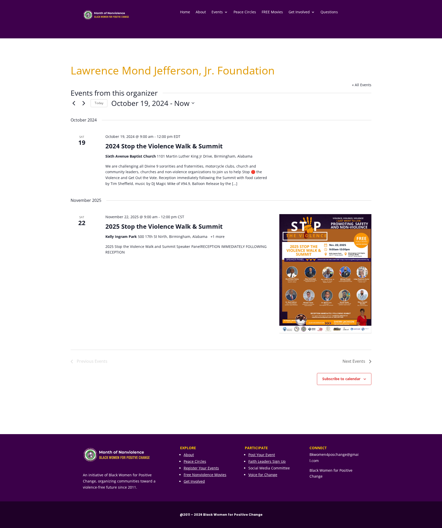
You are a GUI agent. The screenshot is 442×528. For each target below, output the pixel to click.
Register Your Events (201, 468)
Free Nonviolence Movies (205, 474)
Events (217, 12)
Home (185, 12)
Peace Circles (245, 12)
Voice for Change (262, 474)
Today (99, 103)
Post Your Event (261, 454)
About (201, 12)
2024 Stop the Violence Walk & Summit (164, 146)
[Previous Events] (74, 103)
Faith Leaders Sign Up (267, 461)
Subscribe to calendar (341, 378)
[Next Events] (84, 103)
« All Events (361, 84)
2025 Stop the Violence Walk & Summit (164, 226)
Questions (329, 12)
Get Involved (299, 12)
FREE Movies (272, 12)
